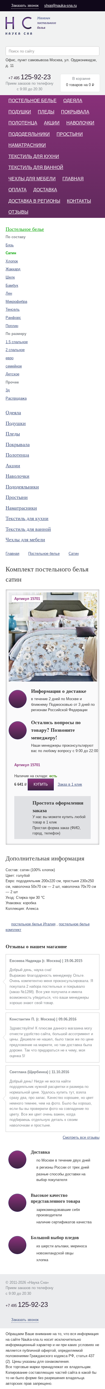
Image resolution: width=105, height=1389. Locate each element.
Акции (52, 123)
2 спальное (15, 350)
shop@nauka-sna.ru (60, 5)
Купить (41, 784)
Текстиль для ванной (35, 167)
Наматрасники (27, 145)
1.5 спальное (17, 342)
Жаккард (13, 269)
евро (9, 358)
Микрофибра (16, 301)
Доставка (45, 189)
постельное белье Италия (33, 924)
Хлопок (12, 261)
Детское (12, 374)
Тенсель (13, 309)
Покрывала (75, 111)
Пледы (46, 111)
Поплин (12, 326)
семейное (14, 366)
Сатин (74, 553)
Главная (73, 178)
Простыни (70, 134)
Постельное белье (32, 100)
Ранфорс (13, 318)
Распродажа (16, 398)
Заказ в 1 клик (70, 784)
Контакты (79, 201)
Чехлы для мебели (32, 178)
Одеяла (72, 100)
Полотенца (22, 123)
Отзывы (18, 212)
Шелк (10, 277)
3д (8, 390)
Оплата (17, 189)
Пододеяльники (29, 134)
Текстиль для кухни (33, 156)
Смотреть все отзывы (81, 1137)
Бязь (10, 245)
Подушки (19, 111)
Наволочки (80, 123)
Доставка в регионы (34, 201)
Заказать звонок (25, 5)
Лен (9, 293)
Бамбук (12, 285)
